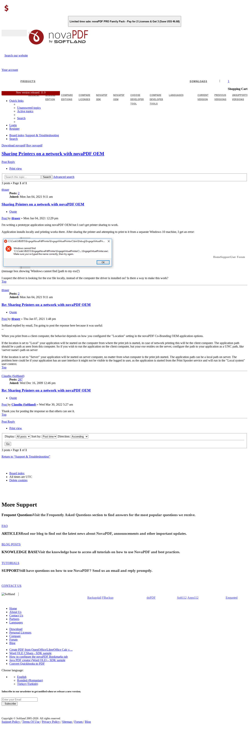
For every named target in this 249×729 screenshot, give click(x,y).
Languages (16, 622)
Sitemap (67, 721)
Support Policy (11, 721)
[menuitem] (25, 111)
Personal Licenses (20, 632)
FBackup (107, 597)
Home (13, 608)
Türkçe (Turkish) (27, 683)
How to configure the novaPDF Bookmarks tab (38, 656)
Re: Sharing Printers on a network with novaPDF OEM (46, 305)
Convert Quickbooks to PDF (27, 663)
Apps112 (192, 597)
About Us (15, 612)
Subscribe (9, 703)
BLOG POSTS (11, 544)
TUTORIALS (10, 563)
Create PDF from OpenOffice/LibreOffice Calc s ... (41, 649)
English (21, 676)
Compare (15, 636)
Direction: (64, 436)
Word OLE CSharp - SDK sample (30, 653)
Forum (13, 639)
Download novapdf (13, 145)
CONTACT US (11, 585)
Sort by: (36, 436)
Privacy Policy (51, 721)
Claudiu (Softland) (13, 376)
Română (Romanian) (30, 680)
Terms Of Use (31, 721)
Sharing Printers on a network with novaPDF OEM (53, 153)
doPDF (151, 597)
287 (20, 379)
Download (15, 629)
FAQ (5, 526)
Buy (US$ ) (14, 33)
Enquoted (232, 597)
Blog (12, 643)
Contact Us (16, 615)
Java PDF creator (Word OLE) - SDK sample (37, 660)
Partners (14, 619)
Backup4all (94, 597)
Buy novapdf (34, 145)
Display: (10, 436)
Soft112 (182, 597)
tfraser (5, 189)
